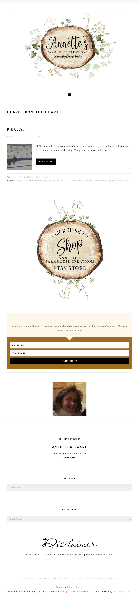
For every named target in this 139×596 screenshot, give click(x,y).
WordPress (100, 579)
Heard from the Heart (39, 180)
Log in (112, 579)
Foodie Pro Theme (54, 579)
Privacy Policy (75, 587)
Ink (51, 180)
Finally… (16, 130)
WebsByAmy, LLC (122, 591)
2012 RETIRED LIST (28, 177)
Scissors (82, 180)
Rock (75, 180)
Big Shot (24, 180)
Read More (46, 161)
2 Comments (34, 136)
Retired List (66, 180)
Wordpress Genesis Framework (78, 591)
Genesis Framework (80, 579)
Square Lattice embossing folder (102, 180)
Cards (56, 177)
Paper (56, 180)
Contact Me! (69, 457)
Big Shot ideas (45, 177)
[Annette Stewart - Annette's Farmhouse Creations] (69, 78)
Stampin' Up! (124, 180)
